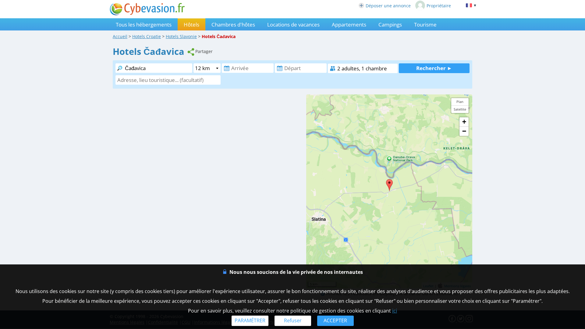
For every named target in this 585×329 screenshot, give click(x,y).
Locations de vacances (293, 24)
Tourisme (425, 24)
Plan (459, 101)
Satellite (460, 109)
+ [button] (464, 122)
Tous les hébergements (144, 24)
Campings (390, 24)
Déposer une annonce (388, 6)
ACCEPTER (335, 320)
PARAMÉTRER (250, 320)
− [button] (464, 131)
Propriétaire (439, 6)
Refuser (293, 320)
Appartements (349, 24)
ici (394, 310)
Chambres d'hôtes (233, 24)
